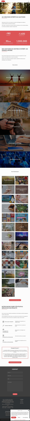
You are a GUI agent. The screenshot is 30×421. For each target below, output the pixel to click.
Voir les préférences (25, 417)
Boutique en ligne (8, 415)
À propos (22, 400)
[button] (28, 410)
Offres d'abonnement (7, 412)
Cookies (12, 407)
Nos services (21, 403)
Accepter (14, 417)
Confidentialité (9, 407)
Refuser (19, 417)
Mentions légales (4, 407)
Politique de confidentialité (22, 419)
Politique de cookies (16, 419)
